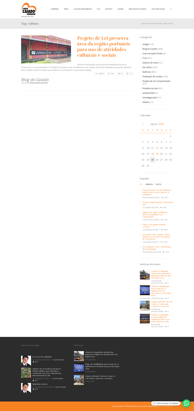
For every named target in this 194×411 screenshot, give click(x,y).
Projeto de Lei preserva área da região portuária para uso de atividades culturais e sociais (103, 46)
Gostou (158, 184)
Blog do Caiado (150, 49)
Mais (101, 74)
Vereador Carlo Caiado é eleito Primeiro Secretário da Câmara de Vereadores (156, 236)
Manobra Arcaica (40, 384)
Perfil (66, 9)
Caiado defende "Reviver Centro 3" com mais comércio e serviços (162, 304)
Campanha (55, 9)
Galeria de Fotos (150, 62)
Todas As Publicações (154, 24)
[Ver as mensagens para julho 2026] (142, 124)
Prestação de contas (137, 9)
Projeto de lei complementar (157, 81)
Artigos (146, 44)
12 (157, 148)
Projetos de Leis (150, 88)
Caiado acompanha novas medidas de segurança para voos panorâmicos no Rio (160, 318)
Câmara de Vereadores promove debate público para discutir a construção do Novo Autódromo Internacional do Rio (46, 372)
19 (157, 154)
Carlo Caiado (158, 283)
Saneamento (149, 93)
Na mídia (147, 67)
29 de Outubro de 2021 (38, 83)
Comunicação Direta (152, 53)
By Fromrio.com (165, 406)
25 (152, 159)
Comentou (149, 184)
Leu (141, 184)
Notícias (108, 9)
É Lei (98, 9)
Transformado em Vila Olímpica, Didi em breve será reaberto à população (157, 192)
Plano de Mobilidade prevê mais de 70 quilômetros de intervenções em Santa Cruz (161, 291)
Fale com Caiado (158, 9)
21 (166, 154)
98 (112, 74)
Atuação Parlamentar (83, 9)
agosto (157, 124)
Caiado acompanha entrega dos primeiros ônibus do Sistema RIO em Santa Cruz (161, 274)
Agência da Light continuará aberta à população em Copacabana (155, 214)
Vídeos (146, 102)
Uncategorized (150, 97)
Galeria (121, 9)
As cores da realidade (42, 357)
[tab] (141, 185)
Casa (143, 24)
